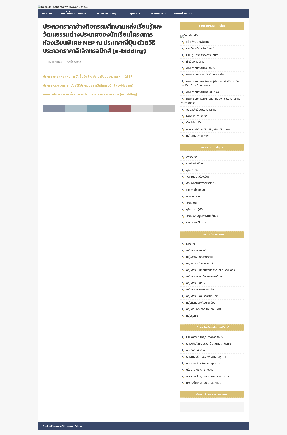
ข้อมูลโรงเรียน (192, 35)
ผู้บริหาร (191, 244)
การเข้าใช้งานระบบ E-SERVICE (203, 383)
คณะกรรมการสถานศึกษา (200, 68)
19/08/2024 (55, 62)
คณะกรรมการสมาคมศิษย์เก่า (202, 92)
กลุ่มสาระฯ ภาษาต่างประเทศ (202, 296)
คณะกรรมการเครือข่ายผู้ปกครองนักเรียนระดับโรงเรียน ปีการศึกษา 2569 (209, 83)
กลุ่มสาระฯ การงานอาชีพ (200, 290)
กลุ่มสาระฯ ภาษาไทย (197, 250)
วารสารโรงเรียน (195, 190)
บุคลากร (135, 13)
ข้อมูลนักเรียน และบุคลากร (201, 110)
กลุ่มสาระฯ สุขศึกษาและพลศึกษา (204, 276)
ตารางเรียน (192, 157)
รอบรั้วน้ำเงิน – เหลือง (73, 13)
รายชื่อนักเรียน (194, 164)
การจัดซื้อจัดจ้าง (195, 350)
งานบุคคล (192, 203)
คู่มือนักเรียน (193, 170)
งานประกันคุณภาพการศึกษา (202, 216)
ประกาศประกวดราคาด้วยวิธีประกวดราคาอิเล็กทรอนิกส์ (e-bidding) (88, 85)
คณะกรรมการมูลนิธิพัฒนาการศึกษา (206, 75)
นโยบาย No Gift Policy (199, 370)
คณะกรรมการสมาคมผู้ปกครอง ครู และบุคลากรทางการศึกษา (210, 101)
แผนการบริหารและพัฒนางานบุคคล (206, 357)
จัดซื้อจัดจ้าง (74, 62)
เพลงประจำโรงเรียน (197, 116)
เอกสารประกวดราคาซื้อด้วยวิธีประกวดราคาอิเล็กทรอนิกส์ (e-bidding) (90, 94)
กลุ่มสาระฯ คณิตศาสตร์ (199, 257)
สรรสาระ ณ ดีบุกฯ (108, 13)
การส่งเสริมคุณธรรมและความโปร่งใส (207, 376)
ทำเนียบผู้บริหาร (195, 62)
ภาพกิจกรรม (158, 13)
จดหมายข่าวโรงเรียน (197, 177)
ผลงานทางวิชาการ (196, 222)
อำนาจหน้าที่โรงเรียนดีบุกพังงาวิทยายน (208, 129)
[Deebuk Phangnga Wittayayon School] (63, 7)
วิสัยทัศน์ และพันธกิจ (197, 42)
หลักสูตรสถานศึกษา (197, 136)
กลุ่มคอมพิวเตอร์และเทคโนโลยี (203, 309)
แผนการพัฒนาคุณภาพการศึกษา (204, 337)
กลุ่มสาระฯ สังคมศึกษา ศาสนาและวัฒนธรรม (211, 270)
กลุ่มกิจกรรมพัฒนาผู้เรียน (200, 303)
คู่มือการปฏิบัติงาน (196, 209)
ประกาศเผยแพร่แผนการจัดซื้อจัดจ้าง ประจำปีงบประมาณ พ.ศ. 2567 (87, 76)
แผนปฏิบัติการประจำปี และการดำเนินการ (209, 344)
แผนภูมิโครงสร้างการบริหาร (202, 55)
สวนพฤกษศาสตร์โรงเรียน (201, 183)
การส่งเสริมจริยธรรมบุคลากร (203, 363)
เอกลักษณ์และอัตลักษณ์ (199, 49)
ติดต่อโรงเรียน (183, 13)
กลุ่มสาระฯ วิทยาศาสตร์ (199, 263)
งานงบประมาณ (194, 196)
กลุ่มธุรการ (192, 316)
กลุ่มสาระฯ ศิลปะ (195, 283)
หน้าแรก (47, 13)
